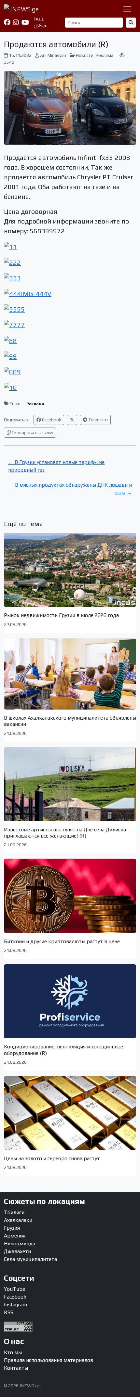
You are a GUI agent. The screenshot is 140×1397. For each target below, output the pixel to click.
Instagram (15, 1304)
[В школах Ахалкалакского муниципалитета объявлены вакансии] (70, 674)
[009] (12, 371)
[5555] (14, 308)
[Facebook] (7, 22)
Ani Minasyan (53, 55)
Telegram (97, 419)
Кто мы (13, 1352)
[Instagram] (16, 22)
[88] (10, 339)
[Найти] (131, 23)
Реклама (104, 55)
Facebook (51, 419)
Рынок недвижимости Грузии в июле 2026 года (61, 615)
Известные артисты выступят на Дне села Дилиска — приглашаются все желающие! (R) (68, 833)
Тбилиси (14, 1212)
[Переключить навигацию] (127, 9)
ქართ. (40, 25)
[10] (10, 387)
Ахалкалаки (18, 1220)
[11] (10, 246)
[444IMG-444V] (27, 293)
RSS (8, 1312)
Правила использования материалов (48, 1360)
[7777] (14, 324)
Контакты (16, 1368)
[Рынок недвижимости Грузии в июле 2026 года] (70, 570)
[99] (10, 355)
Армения (14, 1236)
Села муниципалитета (30, 1259)
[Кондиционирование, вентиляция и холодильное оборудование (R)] (70, 1001)
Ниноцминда (19, 1243)
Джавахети (17, 1251)
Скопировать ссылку (32, 432)
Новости (84, 55)
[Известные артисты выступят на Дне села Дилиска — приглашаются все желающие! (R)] (70, 784)
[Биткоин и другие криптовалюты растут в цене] (70, 896)
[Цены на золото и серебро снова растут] (70, 1113)
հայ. (39, 18)
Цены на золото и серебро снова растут (52, 1158)
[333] (12, 277)
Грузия (12, 1228)
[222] (12, 261)
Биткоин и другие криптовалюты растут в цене (62, 941)
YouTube (14, 1289)
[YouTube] (25, 22)
